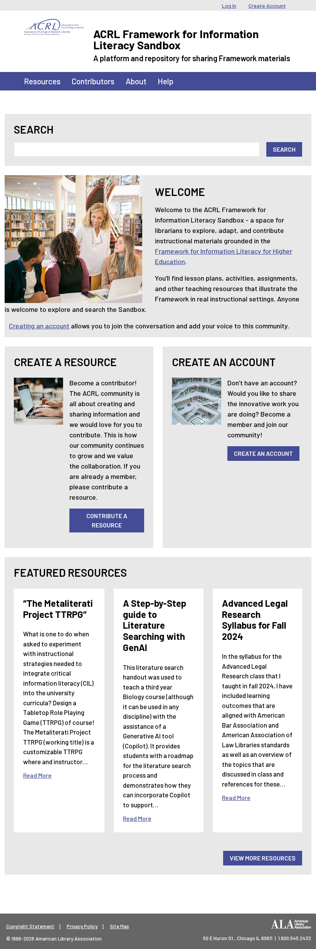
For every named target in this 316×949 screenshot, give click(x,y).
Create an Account (263, 453)
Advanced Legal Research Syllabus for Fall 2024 (255, 620)
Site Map (119, 926)
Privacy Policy (82, 926)
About (136, 81)
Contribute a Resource (106, 520)
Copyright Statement (30, 926)
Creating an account (39, 325)
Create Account (267, 5)
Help (165, 81)
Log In (229, 5)
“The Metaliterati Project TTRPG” (58, 609)
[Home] (54, 24)
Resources (42, 81)
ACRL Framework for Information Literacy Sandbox (176, 39)
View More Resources (263, 858)
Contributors (93, 81)
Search (34, 129)
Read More (37, 775)
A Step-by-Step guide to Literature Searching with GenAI (154, 625)
